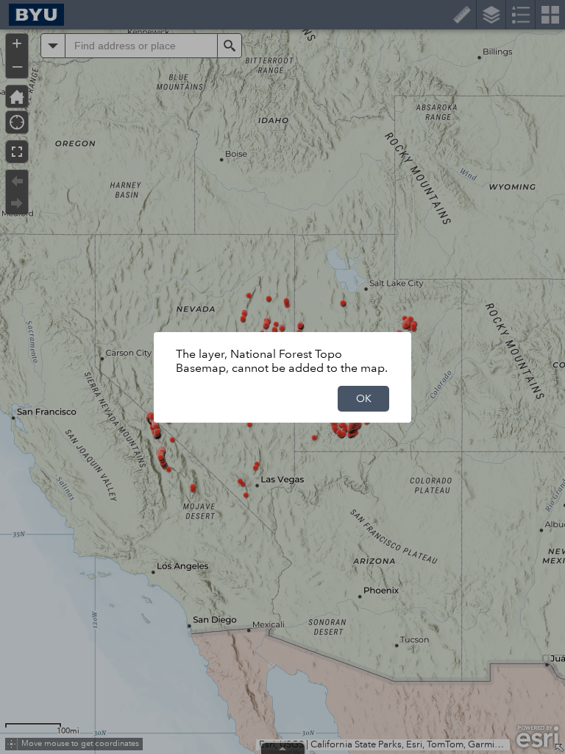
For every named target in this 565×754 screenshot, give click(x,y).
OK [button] (364, 398)
